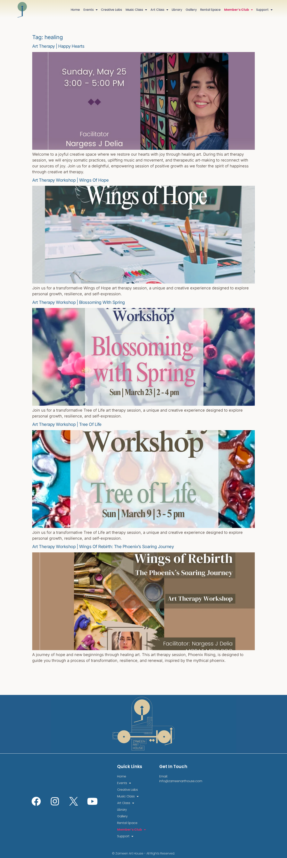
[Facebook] (36, 801)
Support (262, 9)
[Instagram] (54, 801)
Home (75, 9)
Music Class (134, 9)
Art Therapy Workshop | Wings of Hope (70, 180)
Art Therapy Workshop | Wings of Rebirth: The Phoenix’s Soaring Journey (103, 546)
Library (177, 9)
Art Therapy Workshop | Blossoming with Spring (78, 302)
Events (88, 9)
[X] (73, 801)
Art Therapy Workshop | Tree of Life (67, 424)
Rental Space (210, 9)
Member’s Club (236, 9)
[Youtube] (92, 801)
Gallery (191, 9)
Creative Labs (111, 9)
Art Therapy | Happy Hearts (58, 46)
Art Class (157, 9)
